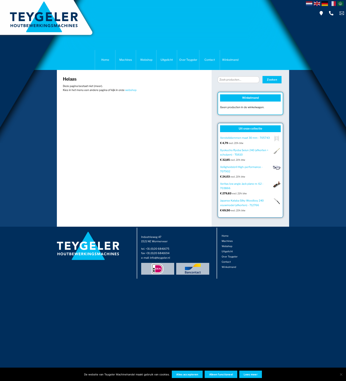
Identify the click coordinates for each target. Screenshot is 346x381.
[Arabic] (341, 3)
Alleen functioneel (221, 374)
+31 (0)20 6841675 (157, 248)
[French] (333, 3)
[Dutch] (310, 3)
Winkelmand (230, 59)
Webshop (146, 59)
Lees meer (250, 374)
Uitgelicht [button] (167, 59)
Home (105, 59)
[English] (318, 3)
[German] (325, 3)
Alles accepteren (187, 374)
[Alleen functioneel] (341, 374)
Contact (209, 59)
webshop (131, 90)
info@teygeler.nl (160, 257)
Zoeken (272, 79)
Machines (125, 59)
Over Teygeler (188, 59)
